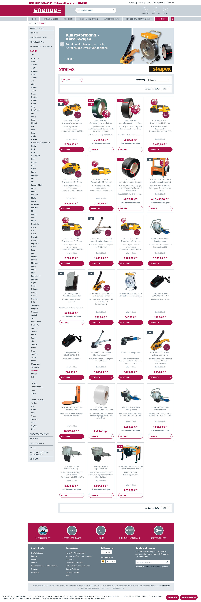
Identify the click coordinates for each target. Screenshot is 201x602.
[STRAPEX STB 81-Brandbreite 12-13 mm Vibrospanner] (160, 108)
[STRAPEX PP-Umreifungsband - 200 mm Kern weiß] (101, 395)
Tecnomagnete (36, 387)
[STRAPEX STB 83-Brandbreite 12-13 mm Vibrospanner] (71, 226)
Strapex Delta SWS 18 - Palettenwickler (71, 408)
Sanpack (34, 309)
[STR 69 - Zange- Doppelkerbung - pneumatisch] (101, 454)
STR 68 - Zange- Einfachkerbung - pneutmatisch (71, 467)
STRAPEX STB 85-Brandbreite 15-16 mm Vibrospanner (101, 181)
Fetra (33, 130)
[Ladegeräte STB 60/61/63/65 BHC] (71, 340)
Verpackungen (36, 28)
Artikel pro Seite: (152, 89)
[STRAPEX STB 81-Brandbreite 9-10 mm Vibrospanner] (130, 226)
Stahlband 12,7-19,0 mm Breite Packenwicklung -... (131, 294)
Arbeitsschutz (37, 42)
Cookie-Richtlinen (72, 569)
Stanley (34, 357)
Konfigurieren (189, 597)
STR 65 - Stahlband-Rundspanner (160, 240)
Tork (32, 396)
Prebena (34, 279)
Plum (33, 273)
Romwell (34, 299)
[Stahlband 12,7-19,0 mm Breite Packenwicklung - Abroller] (130, 281)
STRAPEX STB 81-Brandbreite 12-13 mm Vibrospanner (160, 121)
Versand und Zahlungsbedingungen (79, 556)
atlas (33, 84)
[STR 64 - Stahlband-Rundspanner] (130, 395)
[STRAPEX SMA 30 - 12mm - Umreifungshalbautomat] (160, 167)
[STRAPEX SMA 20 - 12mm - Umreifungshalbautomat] (130, 454)
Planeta (34, 270)
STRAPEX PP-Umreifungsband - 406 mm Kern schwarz (130, 121)
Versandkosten (164, 585)
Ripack (33, 286)
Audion (34, 87)
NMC (33, 231)
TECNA (34, 383)
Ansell (33, 74)
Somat (33, 348)
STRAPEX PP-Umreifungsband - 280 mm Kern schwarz (130, 181)
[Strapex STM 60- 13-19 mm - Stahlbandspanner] (101, 226)
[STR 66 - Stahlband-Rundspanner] (160, 395)
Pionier (33, 266)
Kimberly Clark (36, 185)
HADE (33, 146)
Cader (33, 104)
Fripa (33, 133)
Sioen (33, 341)
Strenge (34, 374)
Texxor (33, 393)
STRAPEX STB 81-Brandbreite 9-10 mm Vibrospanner (130, 240)
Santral (34, 315)
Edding (33, 117)
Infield (33, 172)
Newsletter (35, 572)
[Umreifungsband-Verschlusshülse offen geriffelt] (71, 281)
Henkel (34, 162)
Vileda (33, 416)
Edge (33, 120)
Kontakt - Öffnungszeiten (155, 3)
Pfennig (34, 260)
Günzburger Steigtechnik (40, 143)
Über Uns (34, 459)
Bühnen (34, 100)
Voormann (35, 419)
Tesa (33, 390)
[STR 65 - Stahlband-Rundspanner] (160, 226)
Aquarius (34, 78)
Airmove (34, 65)
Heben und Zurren (38, 37)
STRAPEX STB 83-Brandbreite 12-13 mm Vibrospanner (72, 240)
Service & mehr (37, 443)
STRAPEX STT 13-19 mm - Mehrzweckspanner (101, 294)
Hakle (33, 149)
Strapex (34, 370)
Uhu (32, 406)
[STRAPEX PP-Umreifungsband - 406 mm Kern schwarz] (130, 108)
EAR (33, 113)
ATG (32, 81)
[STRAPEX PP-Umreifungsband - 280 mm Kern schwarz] (130, 167)
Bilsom (33, 94)
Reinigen (34, 33)
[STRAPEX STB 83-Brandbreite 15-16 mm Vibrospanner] (71, 108)
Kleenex (34, 188)
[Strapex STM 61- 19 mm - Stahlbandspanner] (101, 340)
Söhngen (34, 344)
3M (32, 55)
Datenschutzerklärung (74, 563)
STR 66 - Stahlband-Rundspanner (160, 408)
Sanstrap (34, 312)
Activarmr (35, 61)
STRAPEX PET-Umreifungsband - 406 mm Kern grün (101, 121)
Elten (33, 126)
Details (94, 149)
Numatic (34, 237)
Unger (33, 409)
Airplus (33, 68)
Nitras (33, 227)
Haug (33, 159)
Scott (33, 318)
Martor (33, 198)
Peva (33, 253)
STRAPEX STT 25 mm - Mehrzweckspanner (160, 353)
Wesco (34, 423)
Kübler (33, 191)
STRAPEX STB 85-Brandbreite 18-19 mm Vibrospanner (72, 181)
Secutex (34, 328)
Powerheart (35, 276)
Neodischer (35, 224)
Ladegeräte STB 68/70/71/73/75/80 (160, 294)
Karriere (132, 3)
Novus (33, 234)
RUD (33, 302)
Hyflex (33, 169)
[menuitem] (132, 3)
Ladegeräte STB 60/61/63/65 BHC (71, 353)
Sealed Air (35, 325)
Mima (33, 211)
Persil (33, 250)
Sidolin (33, 335)
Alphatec (34, 71)
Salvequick (35, 305)
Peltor (33, 247)
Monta (33, 218)
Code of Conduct (72, 572)
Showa (34, 331)
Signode (34, 338)
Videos (33, 448)
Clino (33, 107)
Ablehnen (172, 597)
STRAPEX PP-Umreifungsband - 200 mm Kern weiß (101, 408)
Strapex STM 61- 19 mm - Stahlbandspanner (101, 353)
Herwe (33, 165)
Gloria (33, 136)
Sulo (33, 377)
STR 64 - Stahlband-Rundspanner (131, 408)
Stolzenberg (35, 364)
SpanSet (34, 354)
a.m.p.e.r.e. (35, 58)
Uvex (33, 413)
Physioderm (35, 263)
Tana (33, 380)
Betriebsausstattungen (41, 46)
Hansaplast (35, 156)
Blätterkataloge (37, 553)
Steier (33, 361)
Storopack (35, 367)
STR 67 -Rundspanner (130, 352)
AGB (68, 576)
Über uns (170, 3)
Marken (33, 51)
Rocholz (34, 292)
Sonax (33, 351)
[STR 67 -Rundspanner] (130, 340)
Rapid (33, 283)
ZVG (33, 429)
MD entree (35, 204)
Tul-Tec (34, 403)
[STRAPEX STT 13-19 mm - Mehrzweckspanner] (101, 281)
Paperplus (35, 244)
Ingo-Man (35, 175)
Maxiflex (34, 201)
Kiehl (33, 182)
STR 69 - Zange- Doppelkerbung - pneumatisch (101, 467)
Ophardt (34, 240)
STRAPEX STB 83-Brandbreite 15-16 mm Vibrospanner (72, 121)
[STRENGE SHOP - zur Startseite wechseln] (47, 10)
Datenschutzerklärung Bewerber (78, 566)
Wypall (34, 426)
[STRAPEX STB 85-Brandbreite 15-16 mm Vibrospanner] (101, 167)
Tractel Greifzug (37, 400)
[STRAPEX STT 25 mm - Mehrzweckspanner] (160, 340)
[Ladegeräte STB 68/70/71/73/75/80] (160, 281)
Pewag (34, 257)
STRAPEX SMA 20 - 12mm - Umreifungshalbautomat (131, 467)
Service (140, 3)
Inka (32, 178)
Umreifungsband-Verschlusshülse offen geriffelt (71, 294)
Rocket (34, 296)
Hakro (33, 152)
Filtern (66, 80)
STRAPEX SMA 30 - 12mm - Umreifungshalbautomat (160, 181)
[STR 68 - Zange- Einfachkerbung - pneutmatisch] (71, 454)
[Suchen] (114, 10)
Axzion (33, 91)
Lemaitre (34, 195)
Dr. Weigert (35, 110)
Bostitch (34, 97)
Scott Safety (36, 322)
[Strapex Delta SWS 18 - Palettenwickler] (71, 395)
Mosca (33, 221)
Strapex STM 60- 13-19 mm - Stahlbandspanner (101, 240)
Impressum (70, 559)
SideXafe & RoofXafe (39, 434)
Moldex (34, 214)
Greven (34, 139)
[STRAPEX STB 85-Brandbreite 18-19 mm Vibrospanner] (71, 167)
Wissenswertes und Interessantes (39, 453)
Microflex (34, 208)
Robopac (34, 289)
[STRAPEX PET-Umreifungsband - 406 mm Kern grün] (101, 108)
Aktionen (34, 439)
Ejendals (34, 123)
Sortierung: (140, 80)
